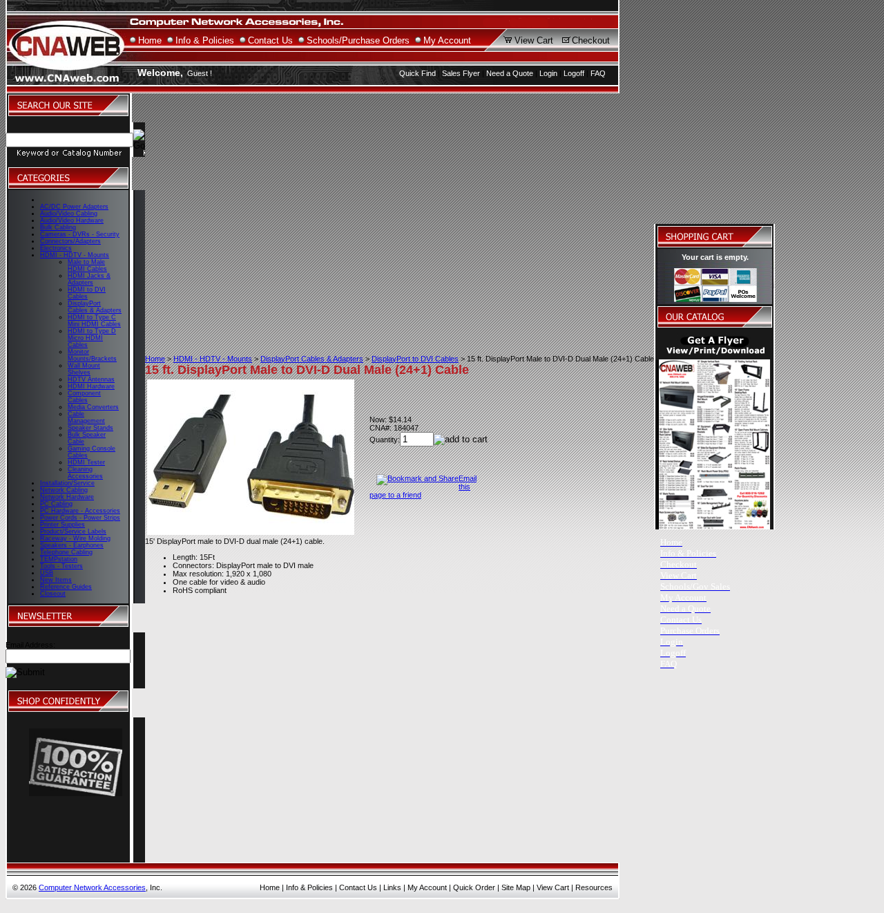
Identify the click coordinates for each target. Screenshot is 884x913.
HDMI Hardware (91, 386)
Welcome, (160, 72)
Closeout (53, 593)
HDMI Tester (86, 462)
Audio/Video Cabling (68, 213)
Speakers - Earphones (72, 545)
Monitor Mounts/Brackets (92, 355)
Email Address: (30, 645)
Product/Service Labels (73, 531)
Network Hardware (67, 496)
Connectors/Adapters (70, 241)
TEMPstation (58, 559)
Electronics (56, 248)
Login (548, 73)
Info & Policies (204, 40)
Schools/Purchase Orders (358, 40)
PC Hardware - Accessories (80, 510)
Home (150, 40)
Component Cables (84, 397)
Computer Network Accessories (92, 887)
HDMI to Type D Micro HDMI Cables (92, 338)
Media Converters (93, 407)
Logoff (574, 73)
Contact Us (270, 40)
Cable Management (86, 417)
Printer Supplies (62, 524)
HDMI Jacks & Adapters (89, 279)
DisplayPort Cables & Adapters (95, 307)
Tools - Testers (61, 566)
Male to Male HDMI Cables (87, 265)
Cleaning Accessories (85, 473)
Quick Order (474, 887)
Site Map (515, 887)
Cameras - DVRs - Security (79, 234)
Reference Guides (66, 586)
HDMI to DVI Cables (87, 293)
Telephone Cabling (66, 552)
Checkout (591, 40)
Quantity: (384, 439)
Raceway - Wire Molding (75, 538)
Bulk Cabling (58, 227)
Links (392, 887)
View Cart (534, 40)
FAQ (598, 73)
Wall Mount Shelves (84, 369)
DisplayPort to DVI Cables (415, 359)
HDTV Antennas (91, 379)
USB (46, 573)
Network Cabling (64, 490)
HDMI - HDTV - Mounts (74, 255)
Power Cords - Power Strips (80, 517)
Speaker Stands (90, 427)
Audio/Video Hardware (72, 220)
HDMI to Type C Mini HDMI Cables (94, 321)
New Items (56, 579)
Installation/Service (67, 483)
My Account (447, 40)
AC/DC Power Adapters (74, 206)
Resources (594, 887)
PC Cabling (56, 503)
